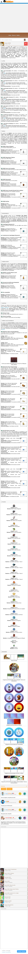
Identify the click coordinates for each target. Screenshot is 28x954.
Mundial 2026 (7, 897)
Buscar (14, 35)
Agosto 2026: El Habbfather (10, 869)
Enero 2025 (8, 43)
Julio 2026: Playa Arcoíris (10, 885)
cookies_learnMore (6, 952)
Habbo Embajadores (9, 904)
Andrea (10, 788)
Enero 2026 (7, 881)
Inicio (10, 35)
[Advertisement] (14, 18)
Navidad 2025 (8, 877)
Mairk (4, 788)
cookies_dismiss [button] (21, 951)
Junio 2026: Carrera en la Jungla (11, 893)
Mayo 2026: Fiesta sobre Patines (12, 889)
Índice (18, 35)
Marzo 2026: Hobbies (9, 873)
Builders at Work (8, 900)
